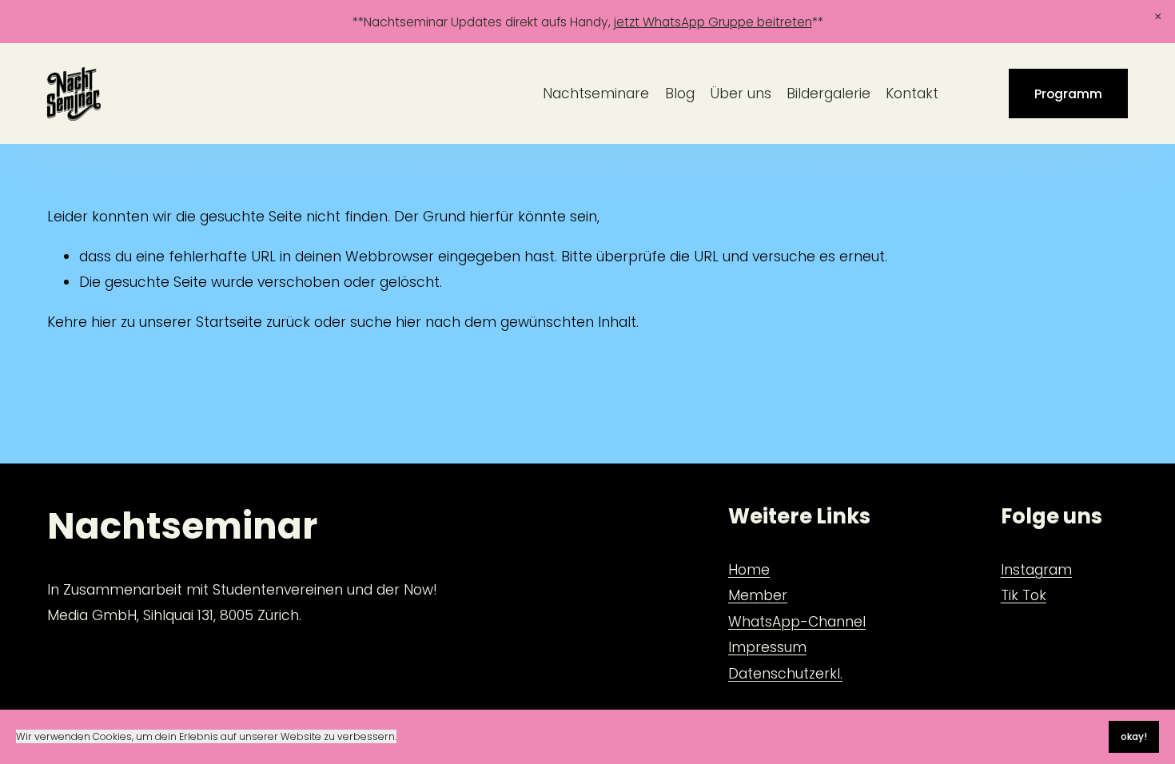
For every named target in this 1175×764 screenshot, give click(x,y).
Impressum (767, 647)
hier (104, 322)
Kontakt (912, 93)
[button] (1157, 17)
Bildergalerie (828, 93)
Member (757, 595)
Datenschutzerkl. (785, 673)
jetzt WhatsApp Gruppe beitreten (713, 22)
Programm (1068, 94)
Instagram (1036, 569)
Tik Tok (1023, 595)
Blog (680, 93)
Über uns (740, 93)
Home (749, 569)
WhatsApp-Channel (797, 621)
